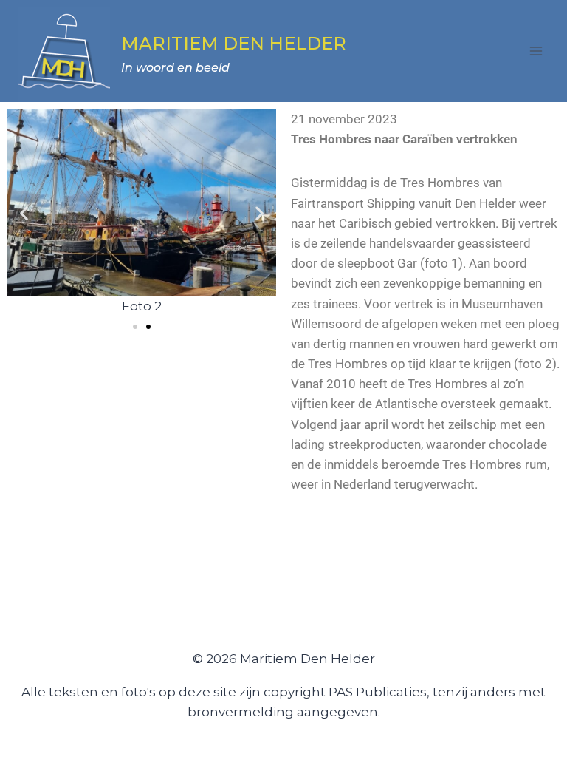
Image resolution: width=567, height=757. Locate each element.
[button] (24, 213)
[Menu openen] (535, 50)
